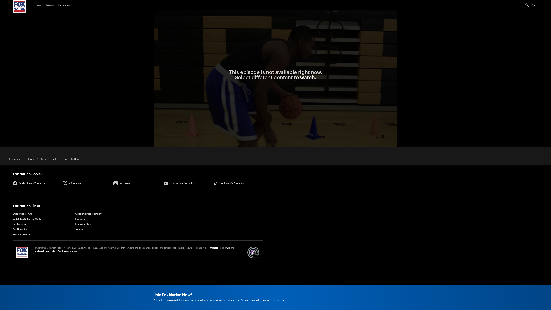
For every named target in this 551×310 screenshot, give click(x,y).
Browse (50, 5)
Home (39, 5)
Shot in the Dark (48, 159)
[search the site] (527, 5)
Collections (64, 5)
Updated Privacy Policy (46, 251)
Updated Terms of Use (220, 248)
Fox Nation (15, 159)
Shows (30, 159)
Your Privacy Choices (67, 251)
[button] (527, 5)
